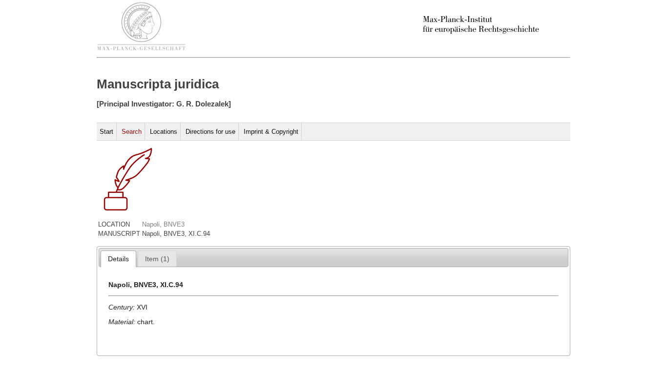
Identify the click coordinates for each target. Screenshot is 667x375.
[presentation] (118, 259)
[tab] (118, 258)
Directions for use (210, 131)
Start (106, 131)
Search (132, 131)
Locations (163, 131)
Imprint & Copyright (271, 131)
